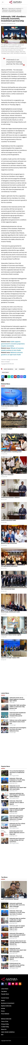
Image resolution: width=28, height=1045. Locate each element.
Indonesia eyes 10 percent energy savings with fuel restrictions (16, 840)
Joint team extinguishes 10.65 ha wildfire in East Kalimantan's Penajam (16, 817)
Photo (3, 1011)
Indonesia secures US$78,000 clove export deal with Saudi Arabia (17, 787)
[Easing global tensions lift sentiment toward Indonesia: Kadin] (14, 510)
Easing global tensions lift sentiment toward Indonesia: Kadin (12, 519)
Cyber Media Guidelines (8, 1032)
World (2, 1000)
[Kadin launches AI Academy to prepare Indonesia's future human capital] (14, 625)
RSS (2, 1034)
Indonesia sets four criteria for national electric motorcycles (17, 825)
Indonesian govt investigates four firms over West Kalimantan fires (17, 729)
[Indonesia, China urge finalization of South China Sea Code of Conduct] (4, 780)
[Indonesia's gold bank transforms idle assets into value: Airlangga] (4, 905)
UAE (16, 369)
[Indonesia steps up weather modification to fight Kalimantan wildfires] (4, 920)
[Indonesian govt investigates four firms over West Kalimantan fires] (4, 730)
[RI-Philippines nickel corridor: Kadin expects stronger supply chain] (14, 648)
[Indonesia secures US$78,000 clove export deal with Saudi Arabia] (4, 788)
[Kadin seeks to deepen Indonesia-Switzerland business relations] (14, 487)
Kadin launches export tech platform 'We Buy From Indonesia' (13, 473)
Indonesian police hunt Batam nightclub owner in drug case (16, 832)
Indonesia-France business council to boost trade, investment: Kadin (12, 611)
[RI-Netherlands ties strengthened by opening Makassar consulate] (4, 965)
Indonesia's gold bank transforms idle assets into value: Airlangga (17, 905)
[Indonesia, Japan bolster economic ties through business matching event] (14, 442)
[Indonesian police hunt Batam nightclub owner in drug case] (4, 833)
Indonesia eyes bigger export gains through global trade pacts (12, 565)
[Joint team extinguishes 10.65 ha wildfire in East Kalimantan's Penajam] (4, 818)
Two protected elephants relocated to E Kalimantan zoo (16, 772)
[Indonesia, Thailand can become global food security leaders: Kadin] (14, 396)
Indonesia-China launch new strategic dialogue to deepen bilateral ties (17, 942)
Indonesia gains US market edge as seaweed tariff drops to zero (17, 810)
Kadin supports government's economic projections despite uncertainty (13, 344)
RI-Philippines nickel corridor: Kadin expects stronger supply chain (11, 656)
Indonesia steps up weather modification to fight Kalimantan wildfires (17, 920)
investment (5, 372)
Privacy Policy (5, 1024)
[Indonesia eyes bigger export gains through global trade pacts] (14, 556)
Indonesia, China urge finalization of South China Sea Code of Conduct (17, 780)
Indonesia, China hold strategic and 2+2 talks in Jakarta (16, 802)
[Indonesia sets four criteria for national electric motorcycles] (4, 825)
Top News (4, 877)
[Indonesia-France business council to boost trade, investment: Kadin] (14, 602)
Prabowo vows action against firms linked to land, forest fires (17, 721)
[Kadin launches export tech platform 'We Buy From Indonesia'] (14, 465)
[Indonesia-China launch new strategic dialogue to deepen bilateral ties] (4, 943)
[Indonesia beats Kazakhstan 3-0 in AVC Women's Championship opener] (4, 715)
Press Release (5, 1013)
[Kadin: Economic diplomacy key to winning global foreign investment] (14, 533)
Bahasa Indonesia (6, 1018)
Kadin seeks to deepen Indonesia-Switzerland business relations (11, 496)
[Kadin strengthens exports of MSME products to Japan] (14, 419)
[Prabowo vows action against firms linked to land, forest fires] (4, 722)
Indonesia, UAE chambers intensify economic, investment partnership (11, 11)
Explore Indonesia (6, 1006)
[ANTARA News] (15, 2)
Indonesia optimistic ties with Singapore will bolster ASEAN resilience (17, 795)
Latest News (5, 693)
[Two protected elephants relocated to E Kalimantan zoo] (4, 773)
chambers (22, 369)
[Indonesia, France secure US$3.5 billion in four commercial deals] (14, 579)
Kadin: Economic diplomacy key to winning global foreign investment (14, 542)
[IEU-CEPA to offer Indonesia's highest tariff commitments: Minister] (14, 889)
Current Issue (5, 998)
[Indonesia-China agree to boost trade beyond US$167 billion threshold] (4, 935)
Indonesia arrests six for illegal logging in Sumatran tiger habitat (17, 699)
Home (5, 8)
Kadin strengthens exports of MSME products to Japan (12, 427)
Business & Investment (15, 8)
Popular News (5, 766)
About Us (3, 1029)
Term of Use (4, 1021)
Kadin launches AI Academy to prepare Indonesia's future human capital (13, 633)
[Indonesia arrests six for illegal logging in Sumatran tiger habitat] (4, 700)
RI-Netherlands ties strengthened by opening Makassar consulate (16, 965)
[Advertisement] (14, 676)
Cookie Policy (5, 1026)
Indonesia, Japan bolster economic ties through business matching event (13, 450)
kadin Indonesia (8, 369)
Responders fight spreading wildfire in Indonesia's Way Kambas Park (17, 706)
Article (3, 1008)
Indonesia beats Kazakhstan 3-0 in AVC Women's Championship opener (17, 714)
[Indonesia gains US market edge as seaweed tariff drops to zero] (4, 810)
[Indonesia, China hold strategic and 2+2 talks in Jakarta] (4, 803)
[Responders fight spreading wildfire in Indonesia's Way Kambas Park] (4, 707)
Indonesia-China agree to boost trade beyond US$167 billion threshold (17, 935)
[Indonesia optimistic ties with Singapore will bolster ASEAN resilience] (4, 795)
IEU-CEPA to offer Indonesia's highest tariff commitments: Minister (12, 898)
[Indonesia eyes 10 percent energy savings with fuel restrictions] (4, 840)
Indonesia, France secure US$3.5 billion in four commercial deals (13, 588)
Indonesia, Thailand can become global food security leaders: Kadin (13, 405)
